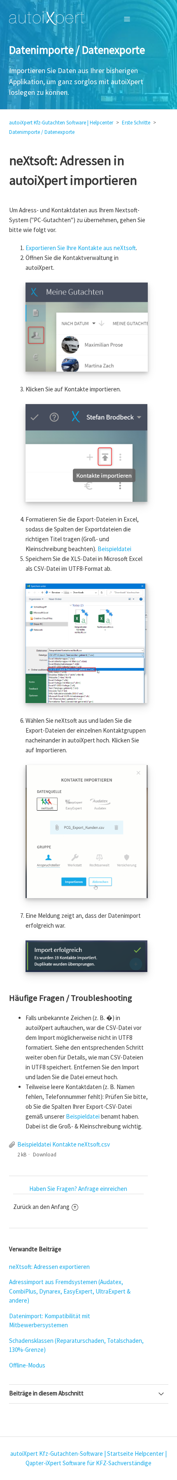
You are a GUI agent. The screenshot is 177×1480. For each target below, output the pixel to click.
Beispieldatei (114, 549)
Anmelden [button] (147, 18)
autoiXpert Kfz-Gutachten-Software (56, 1453)
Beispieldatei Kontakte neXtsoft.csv (63, 1144)
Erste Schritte (136, 122)
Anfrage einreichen (102, 1189)
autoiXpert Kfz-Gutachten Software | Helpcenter (61, 122)
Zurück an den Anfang (41, 1207)
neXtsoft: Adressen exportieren (49, 1267)
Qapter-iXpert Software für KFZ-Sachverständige (88, 1463)
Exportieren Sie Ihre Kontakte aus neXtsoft (81, 248)
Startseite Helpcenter (135, 1453)
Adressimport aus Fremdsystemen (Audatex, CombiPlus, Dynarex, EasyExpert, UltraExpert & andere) (69, 1291)
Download (44, 1154)
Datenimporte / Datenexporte (42, 132)
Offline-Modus (27, 1365)
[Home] (46, 18)
